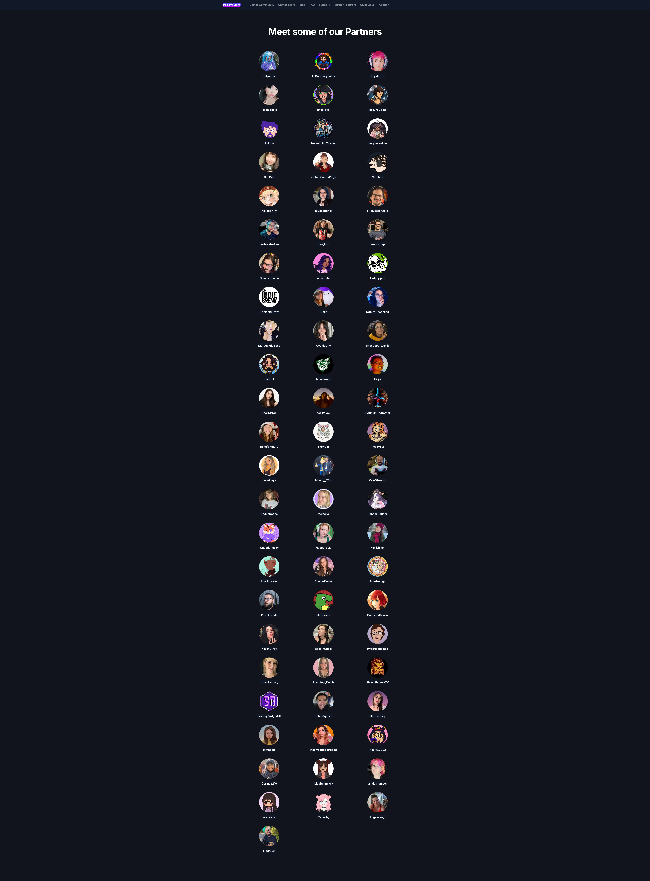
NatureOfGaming (377, 312)
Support (324, 4)
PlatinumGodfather (377, 413)
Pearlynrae (269, 413)
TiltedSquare (323, 716)
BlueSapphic (323, 210)
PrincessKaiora (377, 615)
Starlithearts (269, 581)
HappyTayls (323, 547)
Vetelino (377, 177)
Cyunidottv (323, 345)
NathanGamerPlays (323, 177)
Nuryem (323, 446)
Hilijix (377, 379)
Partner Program (345, 4)
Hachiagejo (269, 109)
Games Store (286, 4)
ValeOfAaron (377, 480)
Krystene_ (377, 76)
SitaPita (269, 177)
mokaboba (323, 278)
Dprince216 (269, 783)
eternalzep (377, 244)
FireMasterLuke (377, 210)
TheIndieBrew (269, 312)
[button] (384, 5)
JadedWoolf (323, 379)
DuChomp (323, 615)
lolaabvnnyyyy (323, 783)
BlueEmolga (377, 581)
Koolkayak (323, 413)
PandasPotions (378, 514)
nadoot (269, 379)
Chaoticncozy (269, 547)
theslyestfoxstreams (323, 749)
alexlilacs (269, 817)
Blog (302, 4)
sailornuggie (323, 648)
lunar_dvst (323, 109)
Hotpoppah (377, 278)
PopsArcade (269, 615)
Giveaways (367, 4)
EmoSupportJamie (377, 345)
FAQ (312, 4)
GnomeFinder (323, 581)
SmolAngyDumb (323, 682)
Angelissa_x (378, 817)
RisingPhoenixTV (377, 682)
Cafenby (323, 817)
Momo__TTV (323, 480)
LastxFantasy (269, 682)
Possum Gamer (377, 109)
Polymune (269, 76)
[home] (231, 5)
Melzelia (323, 514)
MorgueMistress (269, 345)
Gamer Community (261, 4)
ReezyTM (378, 446)
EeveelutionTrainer (323, 143)
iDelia (323, 312)
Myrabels (269, 749)
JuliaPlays (269, 480)
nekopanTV (269, 210)
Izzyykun (323, 244)
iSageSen (269, 851)
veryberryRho (378, 143)
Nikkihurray (269, 648)
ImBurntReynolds (323, 76)
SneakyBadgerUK (269, 716)
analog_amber (377, 783)
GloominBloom (269, 278)
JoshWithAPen (269, 244)
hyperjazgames (377, 648)
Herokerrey (377, 716)
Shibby (269, 143)
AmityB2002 (377, 749)
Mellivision (378, 547)
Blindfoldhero (269, 446)
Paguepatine (269, 514)
